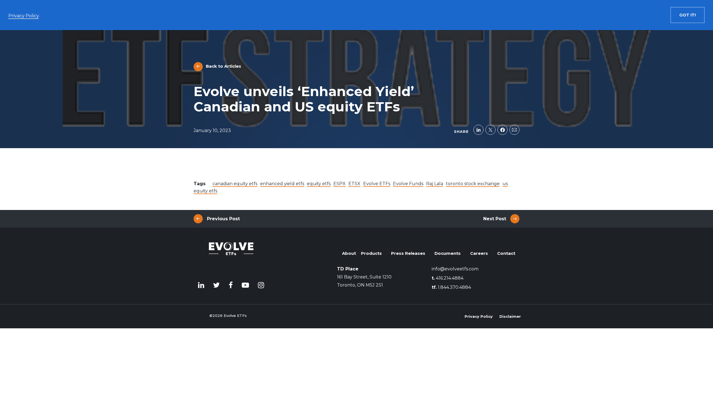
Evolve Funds (408, 183)
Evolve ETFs (376, 183)
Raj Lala (434, 183)
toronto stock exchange (473, 183)
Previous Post (223, 218)
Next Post (494, 218)
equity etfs (319, 183)
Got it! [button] (687, 15)
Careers (479, 253)
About (349, 253)
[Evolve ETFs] (231, 256)
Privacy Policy (479, 316)
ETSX (354, 183)
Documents (447, 253)
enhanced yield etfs (282, 183)
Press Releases (408, 253)
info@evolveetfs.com (455, 269)
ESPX (339, 183)
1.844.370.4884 (451, 287)
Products (371, 253)
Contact (506, 253)
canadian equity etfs (235, 183)
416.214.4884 (447, 278)
